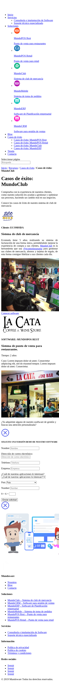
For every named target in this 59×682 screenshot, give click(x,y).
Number (5, 488)
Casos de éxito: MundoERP (28, 148)
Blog (10, 134)
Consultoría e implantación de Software (33, 20)
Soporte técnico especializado (28, 23)
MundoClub (46, 245)
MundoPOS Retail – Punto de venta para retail (31, 620)
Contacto (12, 154)
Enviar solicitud (10, 500)
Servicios (12, 17)
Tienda (11, 151)
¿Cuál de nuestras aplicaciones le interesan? (22, 474)
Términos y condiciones (19, 653)
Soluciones (13, 26)
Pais (3, 482)
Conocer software (10, 313)
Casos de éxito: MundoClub (28, 145)
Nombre (5, 448)
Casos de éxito (15, 137)
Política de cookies (17, 650)
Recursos (13, 168)
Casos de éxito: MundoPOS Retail (31, 142)
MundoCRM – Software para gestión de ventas (31, 603)
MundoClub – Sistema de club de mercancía (29, 600)
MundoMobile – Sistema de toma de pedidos (30, 611)
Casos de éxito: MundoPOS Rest (30, 140)
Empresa (5, 468)
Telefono (5, 462)
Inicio (10, 14)
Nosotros (12, 582)
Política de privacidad (18, 647)
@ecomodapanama (32, 248)
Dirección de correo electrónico (16, 453)
